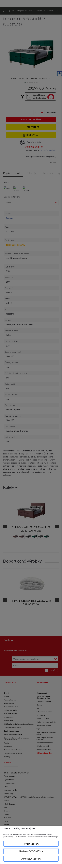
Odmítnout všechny (31, 858)
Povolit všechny (31, 843)
